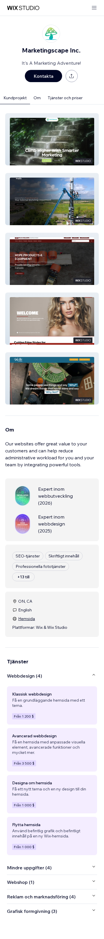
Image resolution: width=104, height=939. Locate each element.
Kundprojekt (15, 97)
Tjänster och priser (65, 97)
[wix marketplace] (23, 8)
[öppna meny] (94, 8)
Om (37, 97)
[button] (52, 139)
